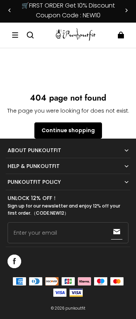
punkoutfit (75, 308)
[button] (15, 35)
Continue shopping (68, 130)
